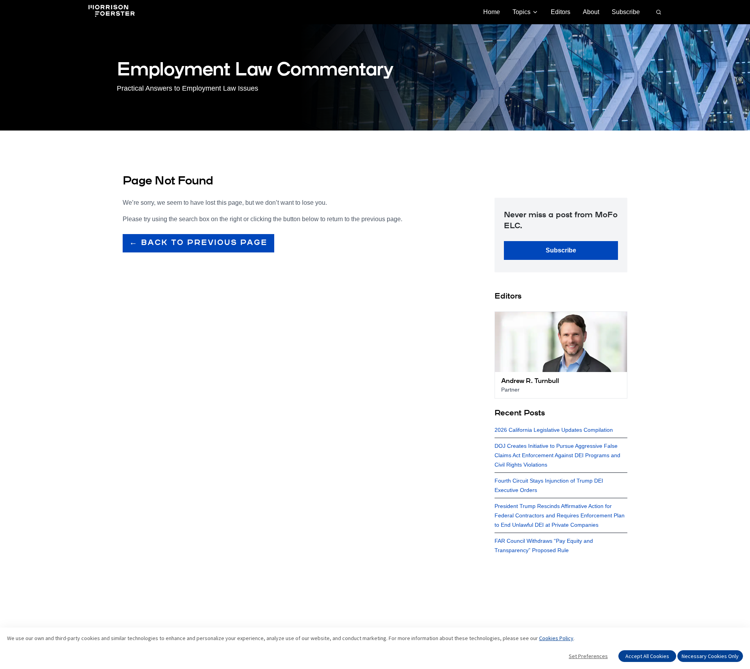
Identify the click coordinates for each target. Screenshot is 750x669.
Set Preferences (588, 656)
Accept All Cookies (647, 656)
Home (491, 12)
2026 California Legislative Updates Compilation (554, 430)
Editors (560, 12)
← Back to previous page (198, 243)
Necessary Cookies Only (710, 656)
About (591, 12)
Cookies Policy (556, 638)
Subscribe (626, 12)
